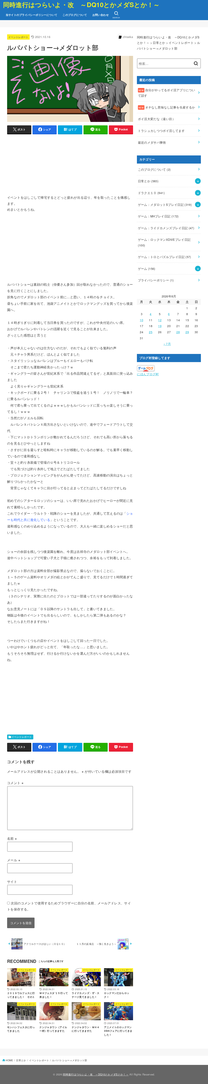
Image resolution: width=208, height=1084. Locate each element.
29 (187, 332)
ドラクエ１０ (151, 193)
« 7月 (167, 344)
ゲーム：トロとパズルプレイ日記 (164, 257)
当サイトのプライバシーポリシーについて (31, 15)
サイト (12, 881)
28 (178, 332)
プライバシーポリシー (156, 280)
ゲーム (146, 268)
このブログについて (75, 15)
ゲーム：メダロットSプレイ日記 (165, 204)
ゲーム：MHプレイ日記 (158, 216)
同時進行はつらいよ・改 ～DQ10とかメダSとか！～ (81, 4)
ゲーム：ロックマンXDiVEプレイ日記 (164, 242)
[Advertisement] (70, 166)
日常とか (148, 181)
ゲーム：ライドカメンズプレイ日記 (166, 228)
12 (159, 320)
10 (141, 320)
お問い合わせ (100, 15)
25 (150, 332)
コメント (15, 782)
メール (13, 859)
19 (159, 326)
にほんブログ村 (148, 374)
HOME (9, 1060)
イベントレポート (18, 37)
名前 (12, 838)
